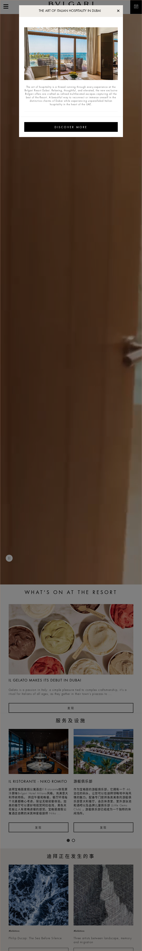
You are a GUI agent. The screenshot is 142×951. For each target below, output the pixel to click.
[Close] (118, 10)
